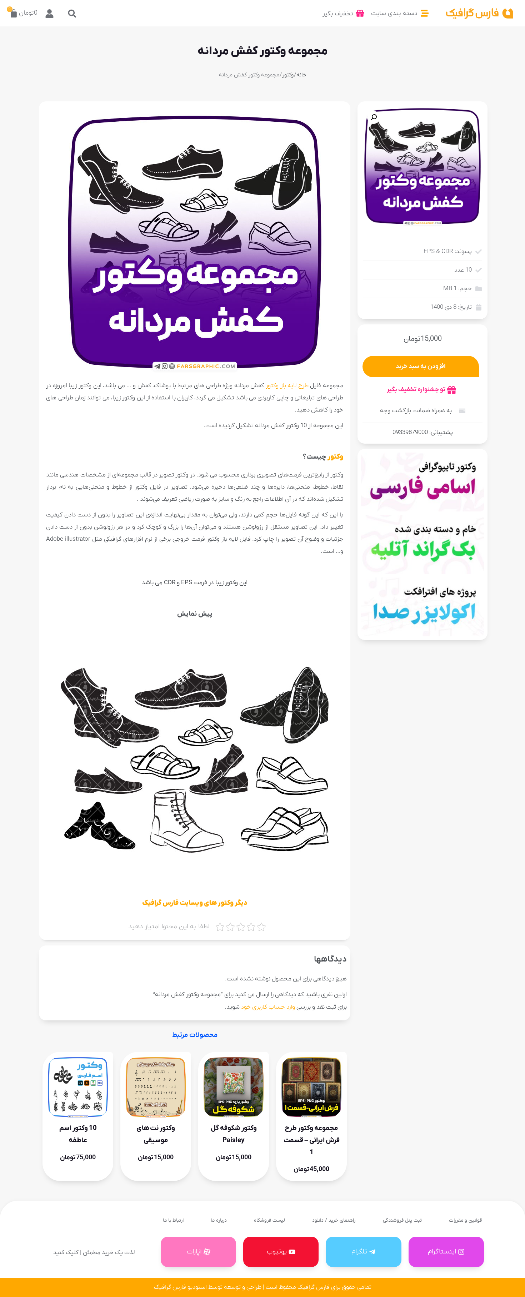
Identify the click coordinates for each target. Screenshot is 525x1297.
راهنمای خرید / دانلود (333, 1220)
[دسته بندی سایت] (425, 13)
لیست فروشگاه (269, 1220)
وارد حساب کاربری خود (268, 1007)
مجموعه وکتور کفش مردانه (263, 51)
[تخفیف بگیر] (360, 13)
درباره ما (219, 1220)
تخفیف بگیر (337, 14)
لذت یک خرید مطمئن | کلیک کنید (94, 1253)
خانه (301, 75)
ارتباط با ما (173, 1220)
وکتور (288, 75)
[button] (72, 13)
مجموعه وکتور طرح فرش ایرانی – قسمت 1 (312, 1140)
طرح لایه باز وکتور (287, 386)
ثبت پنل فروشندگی (402, 1220)
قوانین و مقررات (465, 1220)
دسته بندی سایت (394, 13)
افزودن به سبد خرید (421, 366)
